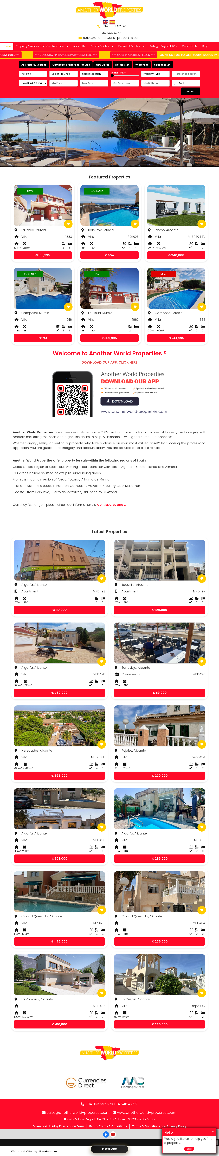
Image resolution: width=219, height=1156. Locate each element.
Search (190, 91)
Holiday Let (122, 64)
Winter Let (141, 64)
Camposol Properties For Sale (71, 64)
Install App (109, 1149)
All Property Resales (33, 64)
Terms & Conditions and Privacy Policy (159, 1126)
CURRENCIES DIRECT (112, 505)
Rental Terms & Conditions (108, 1126)
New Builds (102, 64)
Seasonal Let (162, 64)
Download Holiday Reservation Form (58, 1126)
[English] (106, 22)
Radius (118, 72)
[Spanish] (112, 22)
